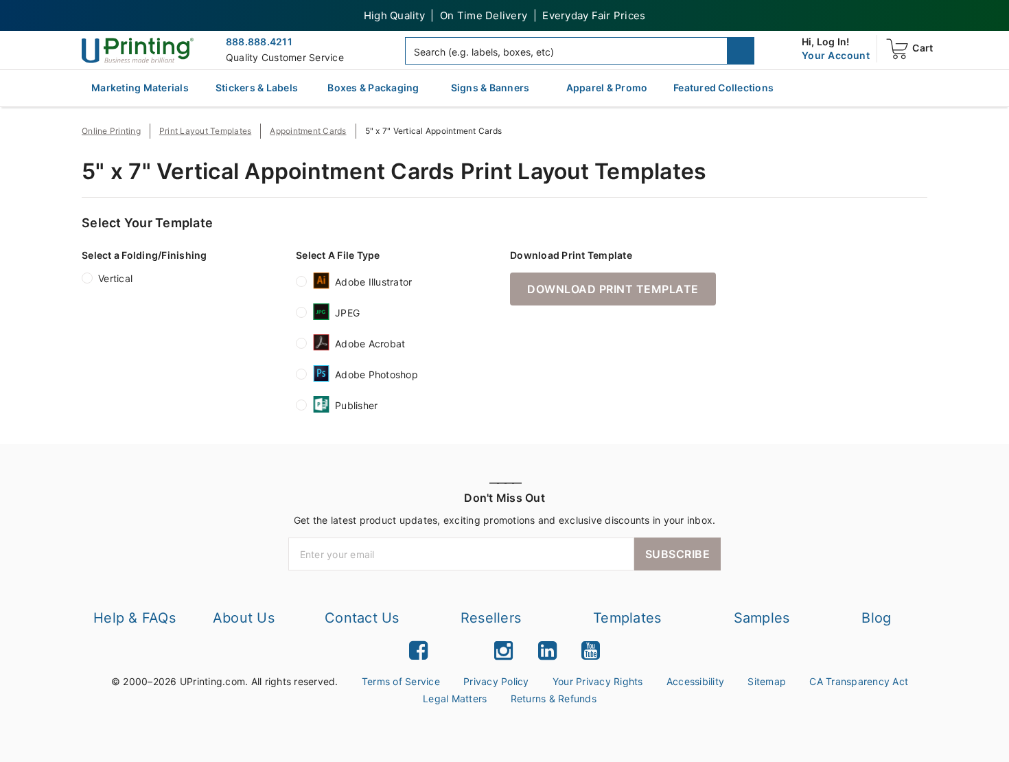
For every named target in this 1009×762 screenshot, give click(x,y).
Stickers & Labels (257, 87)
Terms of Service (401, 681)
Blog (876, 618)
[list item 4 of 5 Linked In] (547, 650)
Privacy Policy (496, 681)
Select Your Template (147, 223)
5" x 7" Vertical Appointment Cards (433, 131)
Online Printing (111, 131)
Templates (627, 618)
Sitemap (766, 681)
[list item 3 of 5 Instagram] (503, 650)
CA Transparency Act (858, 681)
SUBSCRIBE (677, 554)
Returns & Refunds (553, 698)
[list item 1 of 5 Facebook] (418, 650)
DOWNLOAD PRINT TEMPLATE (613, 289)
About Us (244, 618)
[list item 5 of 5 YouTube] (590, 650)
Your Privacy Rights (598, 681)
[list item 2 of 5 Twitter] (460, 650)
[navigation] (836, 55)
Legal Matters (455, 698)
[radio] (87, 281)
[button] (741, 51)
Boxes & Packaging (373, 87)
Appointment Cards (308, 131)
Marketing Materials (140, 87)
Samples (762, 618)
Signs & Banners (490, 87)
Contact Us (362, 618)
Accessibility (695, 681)
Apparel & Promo (607, 87)
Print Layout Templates (205, 131)
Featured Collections (723, 87)
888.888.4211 (259, 41)
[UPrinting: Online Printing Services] (138, 50)
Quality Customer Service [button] (285, 57)
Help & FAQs (134, 618)
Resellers (491, 618)
